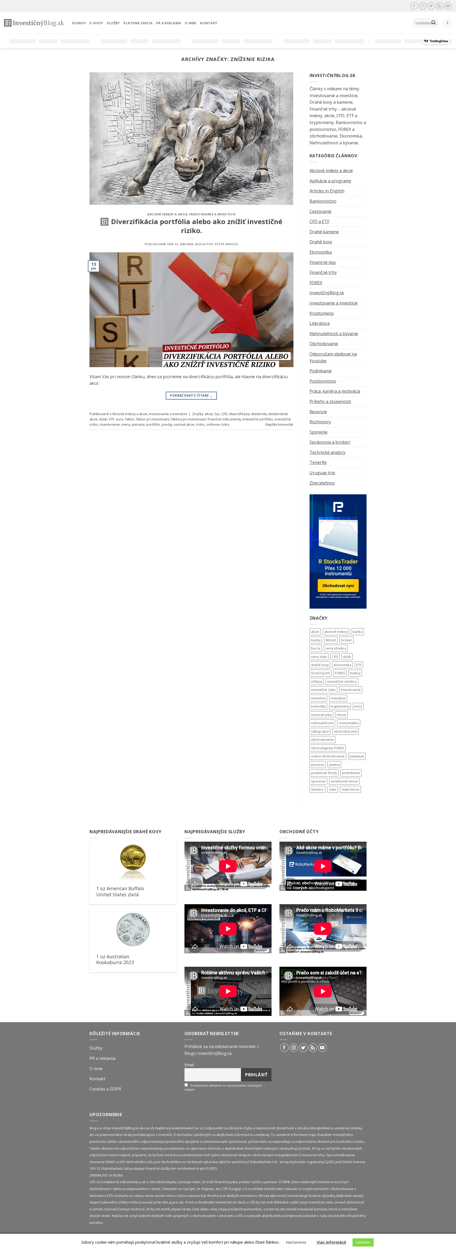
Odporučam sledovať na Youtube (333, 357)
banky (316, 640)
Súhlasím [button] (363, 1242)
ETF (111, 419)
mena (125, 424)
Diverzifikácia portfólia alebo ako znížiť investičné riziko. (196, 226)
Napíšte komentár (279, 424)
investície (338, 698)
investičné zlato (323, 689)
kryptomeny (340, 706)
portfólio (153, 424)
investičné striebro (342, 681)
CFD (224, 413)
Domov (79, 23)
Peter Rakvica (226, 244)
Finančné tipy (323, 262)
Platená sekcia (138, 23)
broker (346, 640)
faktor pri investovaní (152, 419)
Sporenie (318, 432)
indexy (355, 673)
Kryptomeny (322, 313)
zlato (332, 789)
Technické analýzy (327, 452)
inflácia (316, 681)
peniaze (138, 424)
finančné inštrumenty (224, 419)
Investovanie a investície (212, 214)
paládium (357, 756)
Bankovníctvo (323, 201)
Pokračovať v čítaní (191, 395)
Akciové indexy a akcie (167, 214)
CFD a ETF (319, 221)
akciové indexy (336, 631)
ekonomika (342, 664)
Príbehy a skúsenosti (330, 401)
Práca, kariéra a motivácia (335, 391)
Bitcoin (331, 640)
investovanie (110, 424)
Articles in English (327, 191)
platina (334, 764)
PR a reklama (168, 23)
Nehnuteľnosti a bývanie (334, 334)
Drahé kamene (324, 232)
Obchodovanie (324, 344)
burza (315, 648)
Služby (113, 23)
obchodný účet (345, 731)
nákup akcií (320, 731)
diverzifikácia (239, 413)
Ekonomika (321, 252)
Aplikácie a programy (330, 181)
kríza (358, 706)
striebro (317, 789)
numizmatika (349, 723)
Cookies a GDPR (105, 1089)
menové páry (321, 714)
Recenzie (318, 412)
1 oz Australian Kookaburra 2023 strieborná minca (115, 963)
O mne (190, 23)
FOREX (316, 283)
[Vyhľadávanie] (433, 22)
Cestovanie (320, 211)
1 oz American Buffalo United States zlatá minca (120, 894)
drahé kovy (320, 664)
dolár (103, 419)
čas (217, 413)
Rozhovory (320, 422)
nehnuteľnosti (322, 723)
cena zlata (319, 656)
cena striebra (335, 648)
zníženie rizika (217, 424)
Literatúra (320, 323)
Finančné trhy (323, 272)
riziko (200, 424)
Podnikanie (321, 371)
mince (341, 714)
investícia (318, 698)
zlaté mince (350, 789)
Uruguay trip (322, 473)
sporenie (318, 781)
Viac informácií (331, 1242)
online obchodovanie (328, 756)
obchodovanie (322, 739)
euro (120, 419)
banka (357, 631)
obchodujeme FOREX (327, 748)
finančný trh (320, 673)
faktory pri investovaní (188, 419)
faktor (130, 419)
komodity (318, 706)
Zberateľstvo (322, 483)
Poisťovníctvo (323, 381)
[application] (228, 866)
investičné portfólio (258, 419)
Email (189, 1064)
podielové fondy (324, 772)
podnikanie (351, 772)
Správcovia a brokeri (330, 442)
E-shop (96, 23)
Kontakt (208, 23)
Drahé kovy (321, 242)
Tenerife (318, 462)
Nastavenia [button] (296, 1242)
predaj (167, 424)
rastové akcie (184, 424)
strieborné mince (344, 781)
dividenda (259, 413)
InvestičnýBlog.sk (327, 293)
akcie (209, 413)
